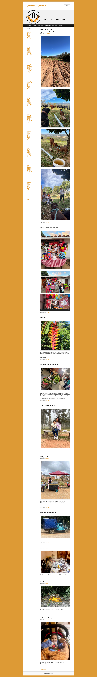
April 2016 (28, 164)
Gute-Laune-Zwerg (46, 618)
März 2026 (28, 37)
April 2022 (28, 87)
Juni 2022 (28, 85)
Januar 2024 (29, 65)
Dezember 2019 (29, 117)
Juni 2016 (28, 162)
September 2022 (29, 82)
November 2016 (29, 156)
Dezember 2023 (29, 66)
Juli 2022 (28, 84)
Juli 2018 (28, 135)
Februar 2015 (29, 179)
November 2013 (29, 195)
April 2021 (28, 100)
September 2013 (29, 197)
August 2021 (29, 96)
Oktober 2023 (29, 68)
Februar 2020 (29, 115)
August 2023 (29, 70)
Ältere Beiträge (43, 669)
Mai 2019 (28, 124)
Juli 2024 (28, 58)
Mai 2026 (28, 35)
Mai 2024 (28, 61)
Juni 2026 (28, 34)
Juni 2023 (28, 72)
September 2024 (29, 56)
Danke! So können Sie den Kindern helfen (47, 25)
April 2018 (28, 138)
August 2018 (29, 134)
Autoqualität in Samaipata (48, 512)
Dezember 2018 (29, 130)
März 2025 (28, 50)
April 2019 (28, 125)
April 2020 (28, 113)
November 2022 (29, 80)
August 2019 (29, 121)
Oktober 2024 (29, 55)
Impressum (60, 25)
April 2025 (28, 49)
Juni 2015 (28, 174)
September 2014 (29, 184)
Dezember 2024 (29, 53)
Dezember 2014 (29, 181)
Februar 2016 (29, 166)
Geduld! (42, 547)
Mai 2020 (28, 112)
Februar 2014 (29, 191)
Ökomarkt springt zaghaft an (49, 364)
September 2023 (29, 69)
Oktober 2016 (29, 157)
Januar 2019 (29, 129)
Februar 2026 (29, 38)
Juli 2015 (28, 173)
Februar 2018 (29, 140)
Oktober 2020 (29, 106)
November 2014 (29, 182)
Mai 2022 (28, 86)
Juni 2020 (28, 111)
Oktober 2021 (29, 94)
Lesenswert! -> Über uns (36, 25)
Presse (56, 25)
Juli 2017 (28, 148)
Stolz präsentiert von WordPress (48, 673)
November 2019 (29, 118)
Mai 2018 (28, 137)
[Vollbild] (68, 309)
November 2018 (29, 131)
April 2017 (28, 151)
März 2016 (28, 165)
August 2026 (29, 32)
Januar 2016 (29, 167)
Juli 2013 (28, 199)
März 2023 (28, 75)
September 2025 (29, 44)
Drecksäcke (44, 582)
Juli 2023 (28, 71)
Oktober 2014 (29, 183)
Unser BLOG (29, 25)
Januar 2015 (29, 180)
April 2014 (28, 189)
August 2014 (29, 185)
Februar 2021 (29, 102)
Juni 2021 (28, 98)
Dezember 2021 (29, 91)
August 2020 (29, 108)
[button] (55, 303)
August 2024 (29, 57)
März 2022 (28, 88)
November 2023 (29, 67)
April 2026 (28, 36)
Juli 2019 (28, 122)
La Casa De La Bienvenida (36, 5)
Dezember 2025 (29, 40)
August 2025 (29, 45)
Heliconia (43, 317)
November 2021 (29, 92)
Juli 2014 (28, 186)
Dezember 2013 (29, 193)
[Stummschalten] (66, 309)
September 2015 (29, 171)
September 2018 (29, 133)
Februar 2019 (29, 128)
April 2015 (28, 176)
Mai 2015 (28, 175)
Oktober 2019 (29, 119)
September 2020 (29, 107)
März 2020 (28, 114)
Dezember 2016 (29, 155)
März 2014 (28, 190)
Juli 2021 (28, 97)
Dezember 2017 (29, 142)
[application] (55, 302)
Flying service (44, 457)
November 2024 (29, 54)
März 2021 (28, 101)
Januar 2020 (29, 116)
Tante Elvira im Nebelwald (48, 405)
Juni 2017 (28, 149)
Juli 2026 (28, 33)
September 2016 (29, 158)
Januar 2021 (29, 103)
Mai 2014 (28, 188)
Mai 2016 (28, 163)
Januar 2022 (29, 90)
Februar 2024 (29, 64)
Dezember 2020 (29, 104)
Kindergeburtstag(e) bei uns (49, 227)
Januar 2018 (29, 141)
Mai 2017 (28, 150)
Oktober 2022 (29, 81)
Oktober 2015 (29, 170)
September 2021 (29, 95)
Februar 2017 (29, 153)
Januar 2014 (29, 192)
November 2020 (29, 105)
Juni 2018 (28, 136)
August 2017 (29, 147)
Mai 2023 (28, 73)
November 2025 (29, 41)
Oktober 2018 (29, 132)
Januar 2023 (29, 78)
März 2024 (28, 63)
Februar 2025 (29, 51)
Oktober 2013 (29, 196)
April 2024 (28, 62)
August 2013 (29, 198)
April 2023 (28, 74)
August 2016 (29, 159)
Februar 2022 (29, 89)
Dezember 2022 (29, 79)
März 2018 (28, 139)
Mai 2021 (28, 99)
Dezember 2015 (29, 168)
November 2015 (29, 169)
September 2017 (29, 146)
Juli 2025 (28, 46)
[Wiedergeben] (41, 309)
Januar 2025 (29, 52)
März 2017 (28, 152)
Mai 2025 (28, 48)
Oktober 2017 (29, 145)
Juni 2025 (28, 47)
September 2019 (29, 120)
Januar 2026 (29, 39)
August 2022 (29, 83)
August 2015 (29, 172)
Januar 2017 (29, 154)
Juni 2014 (28, 187)
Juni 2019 (28, 123)
